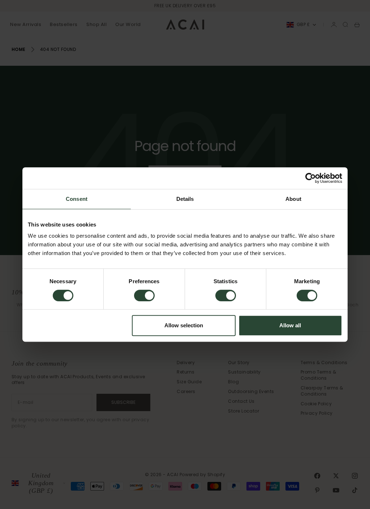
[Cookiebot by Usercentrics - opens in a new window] (310, 178)
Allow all (290, 325)
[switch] (144, 295)
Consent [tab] (76, 199)
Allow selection (183, 325)
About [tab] (293, 199)
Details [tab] (185, 199)
